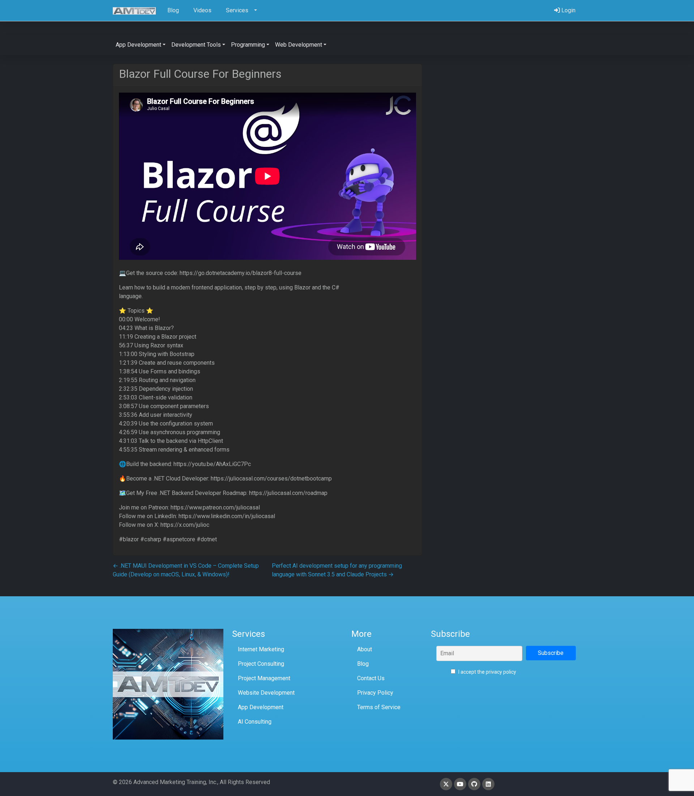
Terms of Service (378, 707)
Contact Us (371, 678)
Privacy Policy (375, 692)
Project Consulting (261, 663)
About (364, 649)
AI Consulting (254, 721)
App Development (260, 707)
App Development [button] (138, 44)
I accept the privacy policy (486, 672)
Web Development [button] (298, 44)
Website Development (266, 692)
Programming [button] (248, 44)
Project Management (264, 678)
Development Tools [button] (196, 44)
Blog (363, 663)
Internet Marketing (261, 649)
